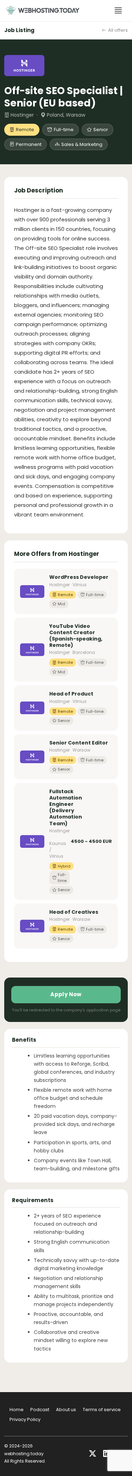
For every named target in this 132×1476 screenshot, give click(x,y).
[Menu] (118, 10)
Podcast (39, 1409)
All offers (118, 30)
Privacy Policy (25, 1419)
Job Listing (19, 30)
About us (66, 1409)
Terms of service (102, 1409)
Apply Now (66, 994)
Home (17, 1409)
